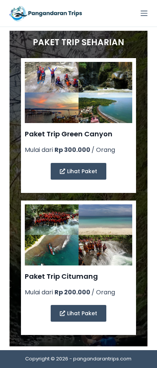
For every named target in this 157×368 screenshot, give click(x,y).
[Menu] (144, 13)
